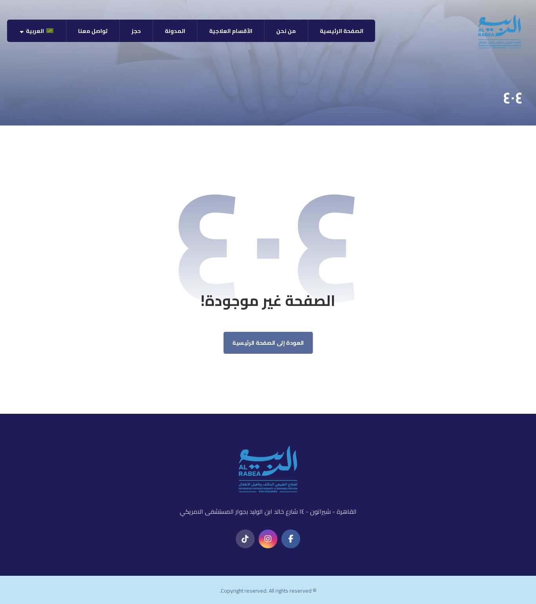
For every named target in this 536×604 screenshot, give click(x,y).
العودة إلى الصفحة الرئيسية (268, 343)
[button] (290, 538)
